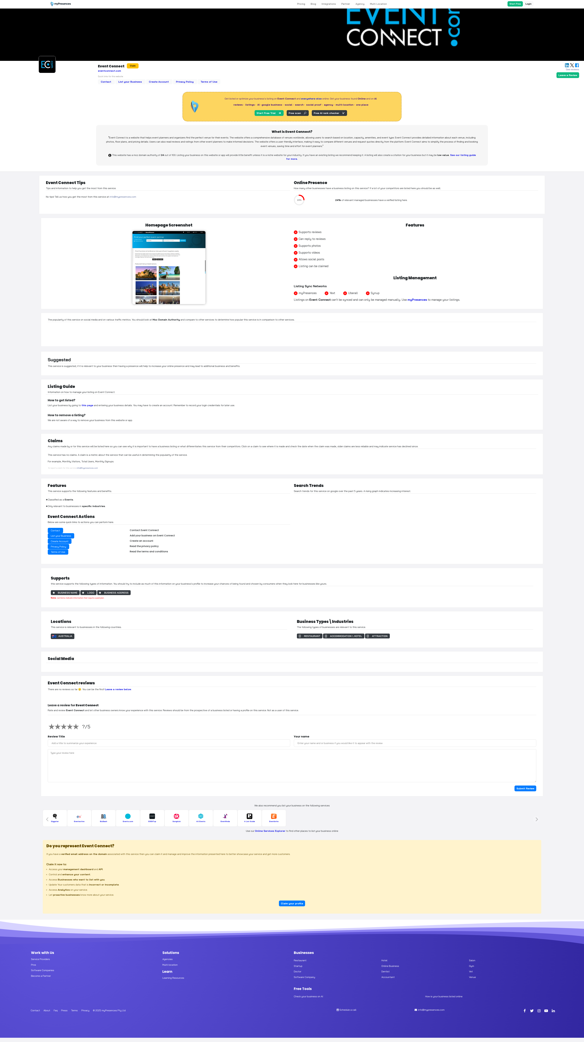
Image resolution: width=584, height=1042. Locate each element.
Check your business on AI (308, 996)
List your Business (130, 81)
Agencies (167, 959)
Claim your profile (292, 903)
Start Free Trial (266, 113)
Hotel (384, 960)
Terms (74, 1010)
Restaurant (300, 960)
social (288, 104)
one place (362, 104)
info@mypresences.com (123, 196)
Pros (33, 964)
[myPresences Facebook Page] (524, 1011)
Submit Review (525, 788)
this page (87, 405)
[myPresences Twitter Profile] (531, 1011)
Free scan (295, 113)
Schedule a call (347, 1009)
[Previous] (47, 819)
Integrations (329, 3)
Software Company (304, 977)
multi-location (344, 104)
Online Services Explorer (270, 830)
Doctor (297, 971)
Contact (106, 81)
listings (250, 104)
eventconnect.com (109, 70)
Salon (472, 960)
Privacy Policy (185, 81)
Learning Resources (173, 977)
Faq (56, 1010)
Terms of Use (209, 81)
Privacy (85, 1010)
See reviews (572, 69)
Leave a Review (567, 75)
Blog (313, 3)
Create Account (159, 81)
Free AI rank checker (326, 113)
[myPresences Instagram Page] (539, 1011)
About (46, 1010)
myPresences (417, 299)
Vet (471, 971)
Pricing (301, 3)
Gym (471, 965)
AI (258, 104)
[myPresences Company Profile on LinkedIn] (553, 1011)
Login (528, 3)
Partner (345, 3)
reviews (238, 104)
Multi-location (170, 964)
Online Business (390, 965)
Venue (472, 977)
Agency (360, 3)
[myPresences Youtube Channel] (546, 1011)
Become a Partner (41, 975)
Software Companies (42, 970)
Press (64, 1010)
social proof (313, 104)
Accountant (388, 977)
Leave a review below (118, 689)
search (299, 104)
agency (328, 104)
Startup (298, 965)
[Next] (536, 819)
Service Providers (40, 959)
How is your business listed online (443, 996)
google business (272, 104)
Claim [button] (133, 65)
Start (515, 3)
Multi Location (378, 3)
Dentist (385, 971)
